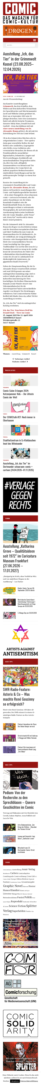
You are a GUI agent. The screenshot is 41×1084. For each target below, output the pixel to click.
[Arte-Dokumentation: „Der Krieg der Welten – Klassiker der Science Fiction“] (9, 829)
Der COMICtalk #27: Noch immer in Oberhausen (19, 418)
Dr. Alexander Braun (19, 187)
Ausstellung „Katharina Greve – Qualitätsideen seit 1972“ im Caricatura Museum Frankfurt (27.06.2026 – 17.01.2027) (19, 558)
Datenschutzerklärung (29, 1081)
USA (33, 911)
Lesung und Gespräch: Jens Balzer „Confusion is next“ (26, 837)
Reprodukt (17, 901)
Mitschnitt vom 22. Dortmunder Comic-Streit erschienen (26, 850)
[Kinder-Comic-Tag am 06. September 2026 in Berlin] (9, 593)
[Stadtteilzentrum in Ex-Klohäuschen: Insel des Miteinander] (20, 434)
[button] (20, 30)
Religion (9, 902)
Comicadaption (24, 873)
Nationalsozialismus (10, 898)
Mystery (25, 894)
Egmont (31, 879)
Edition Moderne (23, 879)
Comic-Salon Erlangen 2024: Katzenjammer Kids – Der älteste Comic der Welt (18, 394)
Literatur (7, 893)
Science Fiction (17, 906)
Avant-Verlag (28, 869)
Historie (25, 886)
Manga (14, 894)
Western (6, 915)
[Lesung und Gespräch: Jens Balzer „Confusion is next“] (9, 841)
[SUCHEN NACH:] (20, 45)
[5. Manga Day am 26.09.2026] (9, 617)
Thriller (28, 911)
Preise (33, 897)
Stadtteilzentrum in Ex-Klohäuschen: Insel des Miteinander (19, 441)
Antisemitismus (7, 869)
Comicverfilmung (20, 876)
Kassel (33, 354)
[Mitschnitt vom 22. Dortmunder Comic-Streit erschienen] (9, 852)
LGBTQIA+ (27, 890)
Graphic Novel (12, 886)
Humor (6, 890)
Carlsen (14, 873)
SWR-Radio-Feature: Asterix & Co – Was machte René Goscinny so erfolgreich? (18, 696)
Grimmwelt (8, 106)
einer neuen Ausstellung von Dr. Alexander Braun (17, 129)
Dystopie (13, 879)
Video (5, 414)
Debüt (8, 879)
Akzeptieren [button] (15, 1081)
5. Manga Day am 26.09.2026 (27, 613)
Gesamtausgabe (27, 882)
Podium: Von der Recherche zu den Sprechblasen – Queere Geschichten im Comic (19, 800)
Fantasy (6, 882)
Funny (19, 882)
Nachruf (30, 894)
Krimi (22, 890)
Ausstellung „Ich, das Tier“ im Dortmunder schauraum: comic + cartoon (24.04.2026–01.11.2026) (18, 466)
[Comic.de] (20, 12)
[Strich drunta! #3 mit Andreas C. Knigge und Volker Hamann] (9, 740)
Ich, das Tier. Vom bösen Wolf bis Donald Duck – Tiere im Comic (17, 311)
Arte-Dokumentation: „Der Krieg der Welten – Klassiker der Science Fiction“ (27, 827)
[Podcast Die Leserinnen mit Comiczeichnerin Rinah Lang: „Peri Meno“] (9, 752)
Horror (32, 886)
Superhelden (18, 911)
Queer (4, 902)
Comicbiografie (8, 876)
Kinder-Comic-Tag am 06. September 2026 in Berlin (26, 589)
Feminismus (13, 882)
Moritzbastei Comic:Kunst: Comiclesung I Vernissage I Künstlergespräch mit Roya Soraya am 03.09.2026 (26, 602)
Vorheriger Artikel (22, 359)
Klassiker (15, 890)
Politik (28, 897)
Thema (5, 437)
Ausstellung (16, 354)
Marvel (19, 894)
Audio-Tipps (9, 662)
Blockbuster (6, 873)
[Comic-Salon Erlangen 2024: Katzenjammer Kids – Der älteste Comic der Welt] (20, 384)
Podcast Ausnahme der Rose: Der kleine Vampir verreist (27, 725)
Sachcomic (26, 902)
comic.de (10, 96)
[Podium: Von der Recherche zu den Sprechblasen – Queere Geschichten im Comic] (20, 788)
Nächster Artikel (19, 361)
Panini (20, 897)
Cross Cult (31, 876)
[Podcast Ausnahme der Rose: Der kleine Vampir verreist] (9, 729)
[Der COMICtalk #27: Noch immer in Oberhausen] (20, 411)
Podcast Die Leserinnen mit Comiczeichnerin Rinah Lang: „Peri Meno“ (27, 749)
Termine (6, 387)
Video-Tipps (8, 765)
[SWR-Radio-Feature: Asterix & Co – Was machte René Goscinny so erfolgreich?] (20, 685)
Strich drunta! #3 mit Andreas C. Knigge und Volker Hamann (28, 736)
